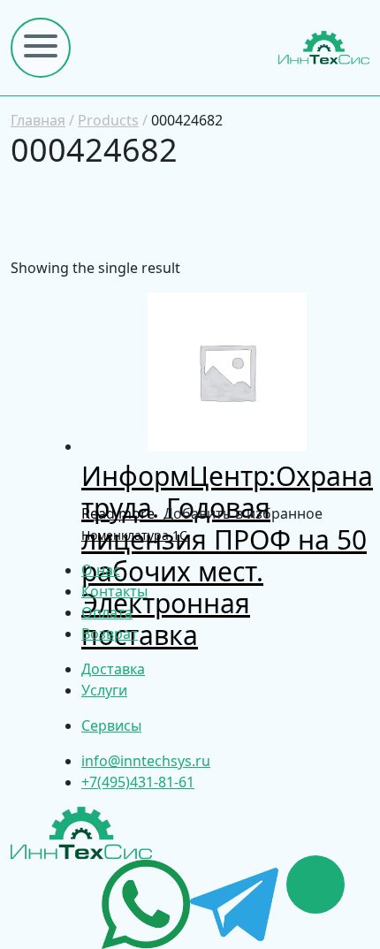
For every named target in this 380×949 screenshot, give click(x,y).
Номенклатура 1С (134, 535)
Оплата (107, 612)
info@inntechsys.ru (145, 761)
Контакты (114, 591)
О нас (100, 570)
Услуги (104, 690)
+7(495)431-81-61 (137, 782)
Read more (118, 513)
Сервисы (111, 725)
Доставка (113, 669)
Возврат (109, 633)
